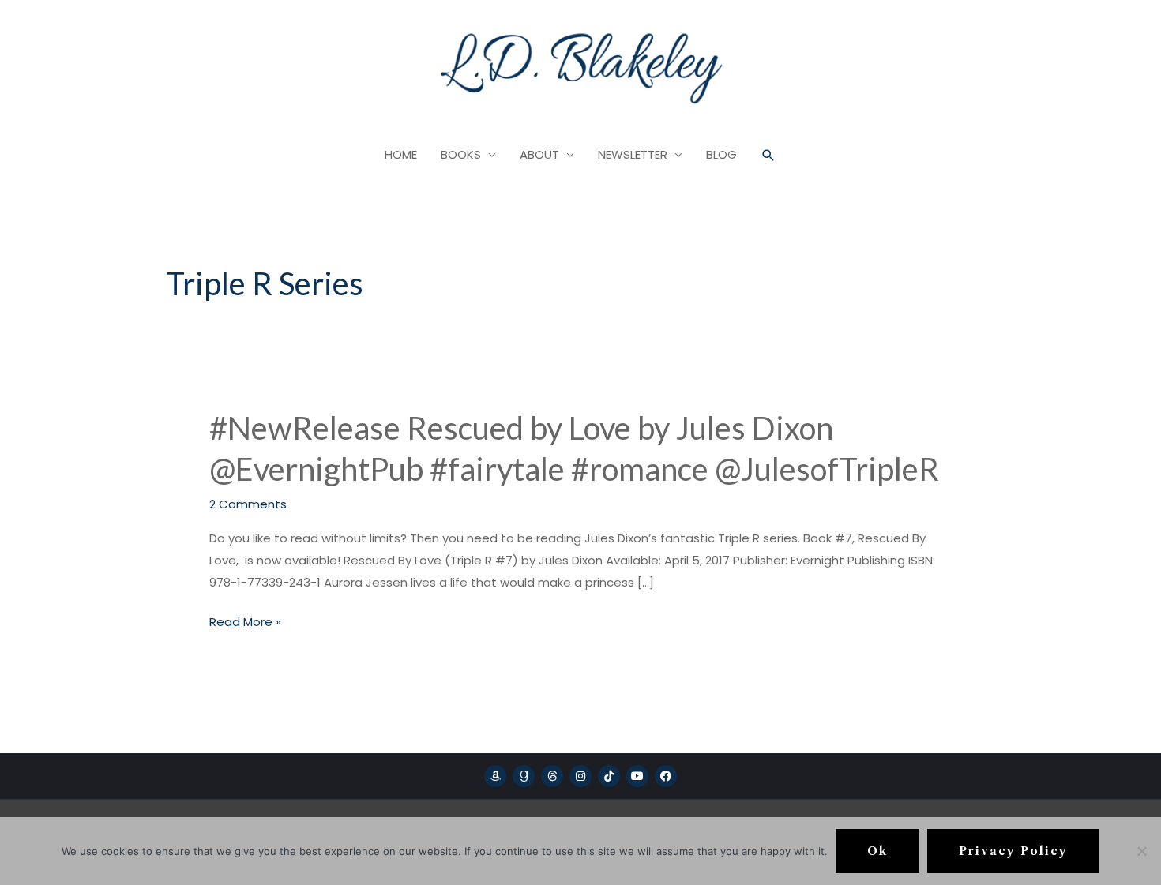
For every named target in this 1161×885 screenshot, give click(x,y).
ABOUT (539, 154)
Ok (877, 851)
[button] (768, 155)
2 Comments (248, 504)
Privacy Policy (1013, 851)
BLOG (721, 154)
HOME (401, 154)
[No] (1141, 851)
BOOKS (461, 154)
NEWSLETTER (632, 154)
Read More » (245, 622)
